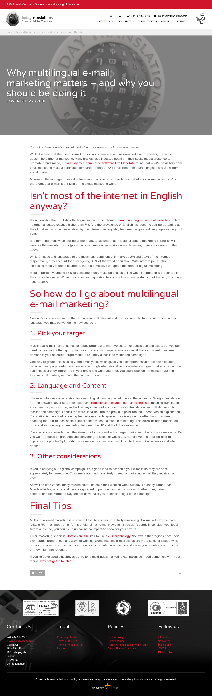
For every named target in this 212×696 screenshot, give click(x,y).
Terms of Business (68, 641)
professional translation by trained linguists (119, 402)
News (39, 573)
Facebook (165, 637)
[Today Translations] (29, 18)
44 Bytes (112, 686)
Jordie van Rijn (77, 536)
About (165, 21)
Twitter (165, 641)
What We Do (104, 21)
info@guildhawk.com (19, 641)
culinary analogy (119, 536)
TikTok (162, 648)
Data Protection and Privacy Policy (128, 644)
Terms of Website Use (70, 644)
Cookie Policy (115, 637)
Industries (124, 21)
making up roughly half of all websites (143, 220)
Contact (181, 21)
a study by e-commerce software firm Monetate (101, 163)
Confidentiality (116, 641)
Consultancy (147, 21)
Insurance (62, 648)
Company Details (67, 637)
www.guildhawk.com (68, 4)
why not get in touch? (55, 561)
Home (9, 32)
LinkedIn (165, 644)
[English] (112, 16)
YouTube (166, 652)
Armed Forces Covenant (122, 648)
